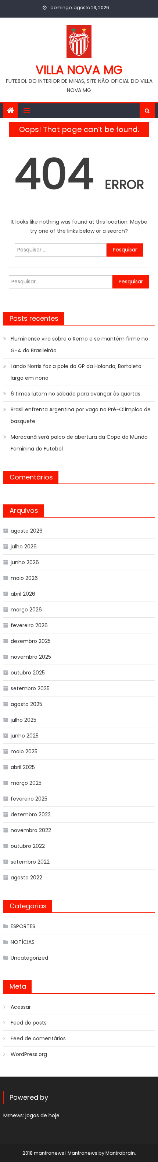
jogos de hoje (42, 1115)
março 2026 (26, 609)
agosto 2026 (27, 530)
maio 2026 (24, 578)
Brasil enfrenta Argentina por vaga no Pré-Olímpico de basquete (81, 415)
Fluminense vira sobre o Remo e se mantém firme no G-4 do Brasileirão (79, 344)
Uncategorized (29, 957)
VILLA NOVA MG (79, 70)
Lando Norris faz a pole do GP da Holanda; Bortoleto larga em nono (76, 372)
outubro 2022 (28, 846)
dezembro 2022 (31, 814)
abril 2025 (23, 767)
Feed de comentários (38, 1038)
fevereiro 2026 (29, 625)
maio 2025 (24, 751)
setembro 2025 (30, 688)
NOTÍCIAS (23, 942)
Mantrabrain (120, 1153)
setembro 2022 (30, 861)
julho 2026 (24, 546)
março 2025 (26, 783)
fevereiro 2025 (29, 798)
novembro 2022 (31, 830)
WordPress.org (29, 1054)
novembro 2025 (31, 657)
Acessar (21, 1007)
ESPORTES (23, 926)
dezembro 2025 (31, 641)
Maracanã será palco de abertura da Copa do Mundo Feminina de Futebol (79, 442)
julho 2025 (23, 720)
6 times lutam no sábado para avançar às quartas (75, 393)
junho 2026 (25, 562)
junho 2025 (25, 735)
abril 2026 (23, 593)
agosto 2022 (26, 877)
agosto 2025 (26, 704)
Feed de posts (29, 1022)
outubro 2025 (28, 672)
